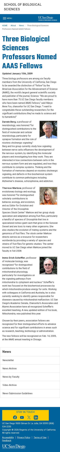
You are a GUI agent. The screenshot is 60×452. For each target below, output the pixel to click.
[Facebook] (15, 418)
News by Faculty (10, 376)
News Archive (9, 368)
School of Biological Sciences (23, 7)
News (21, 25)
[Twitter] (29, 418)
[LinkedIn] (36, 418)
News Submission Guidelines (17, 393)
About (13, 25)
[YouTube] (22, 418)
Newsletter (8, 360)
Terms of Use (40, 437)
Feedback (6, 440)
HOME (4, 25)
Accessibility (8, 437)
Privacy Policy (23, 437)
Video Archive (9, 385)
